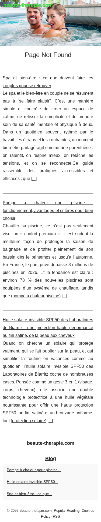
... (34, 178)
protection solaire (28, 420)
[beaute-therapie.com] (50, 23)
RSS (56, 516)
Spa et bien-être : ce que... (29, 494)
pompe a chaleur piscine (35, 296)
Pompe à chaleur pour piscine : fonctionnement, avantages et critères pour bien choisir (48, 210)
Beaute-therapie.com (35, 511)
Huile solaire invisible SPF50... (32, 481)
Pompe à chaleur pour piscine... (34, 470)
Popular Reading (66, 511)
